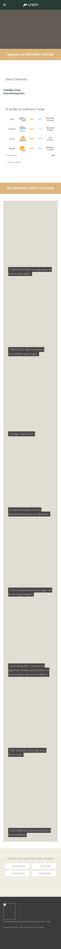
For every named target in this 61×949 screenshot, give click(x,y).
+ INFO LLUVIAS (14, 162)
